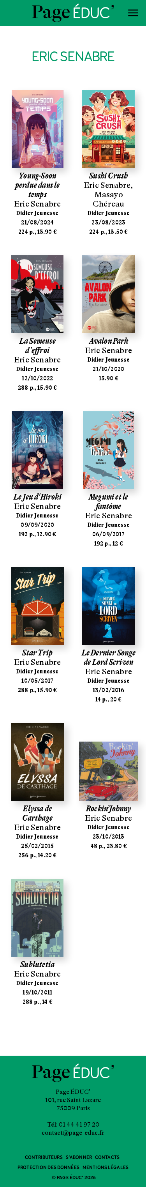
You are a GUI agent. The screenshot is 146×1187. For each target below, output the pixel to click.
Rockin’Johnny (108, 808)
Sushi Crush (108, 175)
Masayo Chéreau (108, 199)
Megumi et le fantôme (108, 501)
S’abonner (79, 1157)
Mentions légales (105, 1167)
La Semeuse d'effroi (37, 345)
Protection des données (48, 1167)
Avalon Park (108, 341)
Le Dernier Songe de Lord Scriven (108, 657)
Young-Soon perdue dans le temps (37, 185)
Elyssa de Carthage (37, 813)
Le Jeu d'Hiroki (38, 497)
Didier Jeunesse (37, 213)
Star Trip (37, 652)
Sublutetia (37, 964)
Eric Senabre (37, 203)
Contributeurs (44, 1157)
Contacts (107, 1157)
